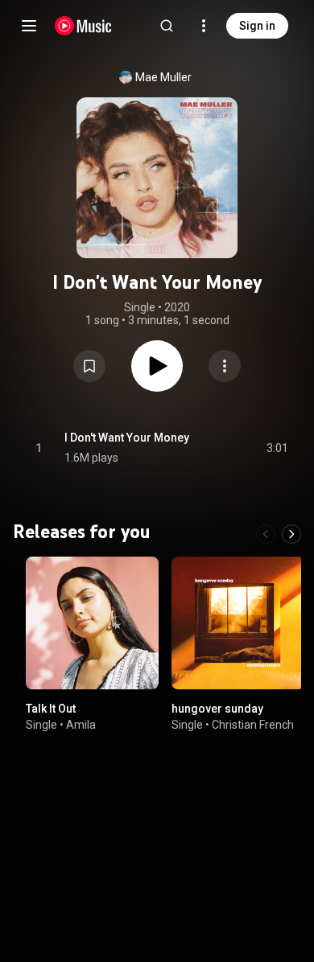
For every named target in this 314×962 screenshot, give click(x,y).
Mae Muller (163, 77)
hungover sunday (217, 708)
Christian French (253, 724)
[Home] (83, 25)
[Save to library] (89, 366)
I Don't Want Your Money (126, 437)
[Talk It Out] (92, 623)
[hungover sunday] (237, 623)
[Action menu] (225, 366)
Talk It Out (51, 708)
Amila (81, 724)
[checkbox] (277, 448)
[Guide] (29, 25)
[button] (89, 366)
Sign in (257, 25)
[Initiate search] (167, 26)
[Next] (291, 534)
